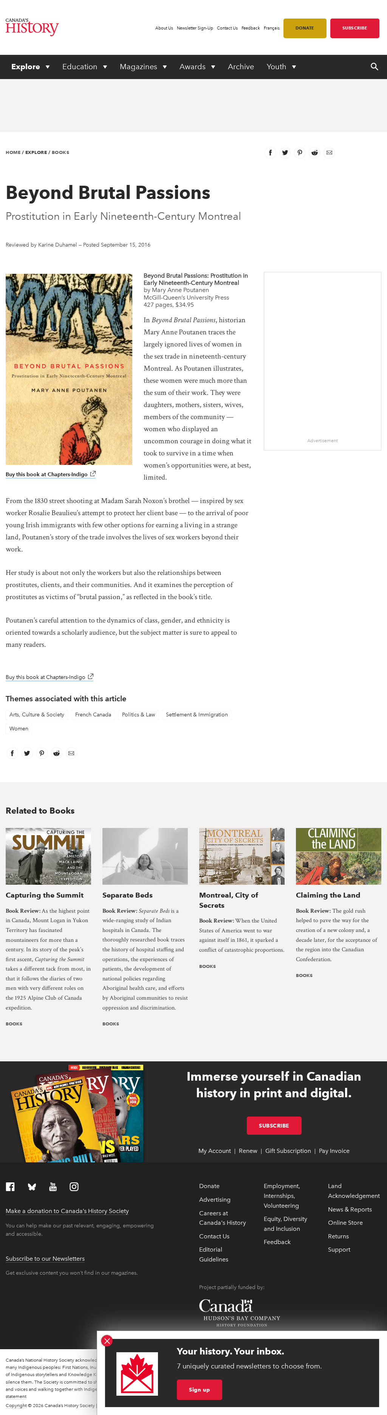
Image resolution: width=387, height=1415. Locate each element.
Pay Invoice (334, 1150)
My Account (214, 1150)
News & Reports (350, 1209)
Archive (241, 66)
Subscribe (355, 28)
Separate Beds (127, 895)
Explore (26, 66)
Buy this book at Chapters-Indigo (51, 474)
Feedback (250, 28)
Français (272, 28)
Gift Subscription (288, 1150)
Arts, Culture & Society (36, 714)
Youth (277, 66)
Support (339, 1249)
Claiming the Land (328, 895)
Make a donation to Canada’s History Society (67, 1211)
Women (18, 728)
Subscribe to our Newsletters (45, 1258)
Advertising (215, 1199)
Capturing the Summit (45, 895)
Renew (248, 1150)
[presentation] (48, 856)
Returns (338, 1236)
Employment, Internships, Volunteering (282, 1195)
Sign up (199, 1390)
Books (61, 152)
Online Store (345, 1222)
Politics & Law (138, 714)
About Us (164, 28)
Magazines (139, 66)
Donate (305, 28)
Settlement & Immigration (197, 714)
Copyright (16, 1405)
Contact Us (227, 28)
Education (80, 66)
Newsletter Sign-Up (195, 28)
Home (13, 152)
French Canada (93, 714)
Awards (193, 66)
